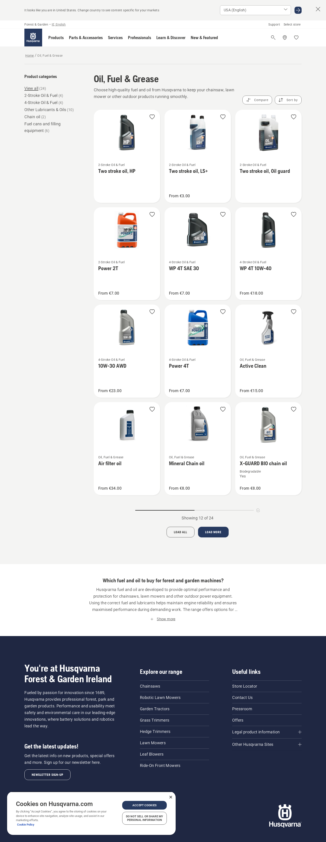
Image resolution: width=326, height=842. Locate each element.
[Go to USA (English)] (298, 10)
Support (274, 24)
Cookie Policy (25, 824)
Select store (292, 24)
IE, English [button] (59, 24)
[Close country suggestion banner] (318, 9)
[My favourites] (296, 37)
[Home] (33, 37)
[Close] (171, 797)
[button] (56, 37)
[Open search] (273, 37)
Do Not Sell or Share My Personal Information (144, 818)
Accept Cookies (144, 805)
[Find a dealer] (284, 37)
